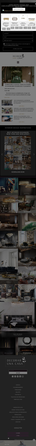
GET (4, 29)
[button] (34, 24)
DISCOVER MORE (19, 9)
